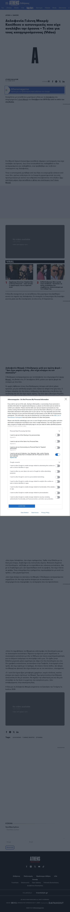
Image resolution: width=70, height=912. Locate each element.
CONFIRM (22, 506)
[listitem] (35, 431)
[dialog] (35, 456)
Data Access (35, 512)
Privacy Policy (45, 512)
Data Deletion (25, 512)
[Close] (66, 399)
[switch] (57, 435)
